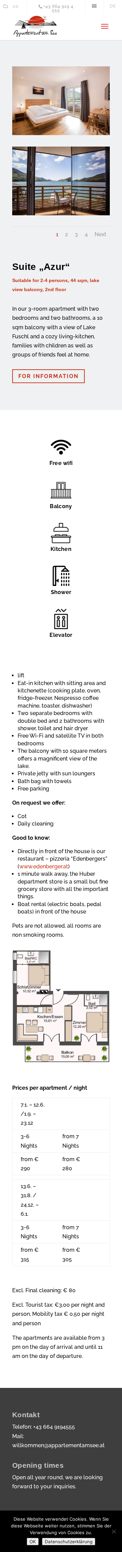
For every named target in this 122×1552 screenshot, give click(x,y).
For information (48, 376)
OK (32, 1541)
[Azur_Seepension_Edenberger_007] (61, 213)
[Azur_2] (61, 133)
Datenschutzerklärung (69, 1541)
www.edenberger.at (43, 866)
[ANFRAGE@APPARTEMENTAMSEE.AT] (94, 8)
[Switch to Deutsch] (112, 6)
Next (100, 234)
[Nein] (113, 1531)
